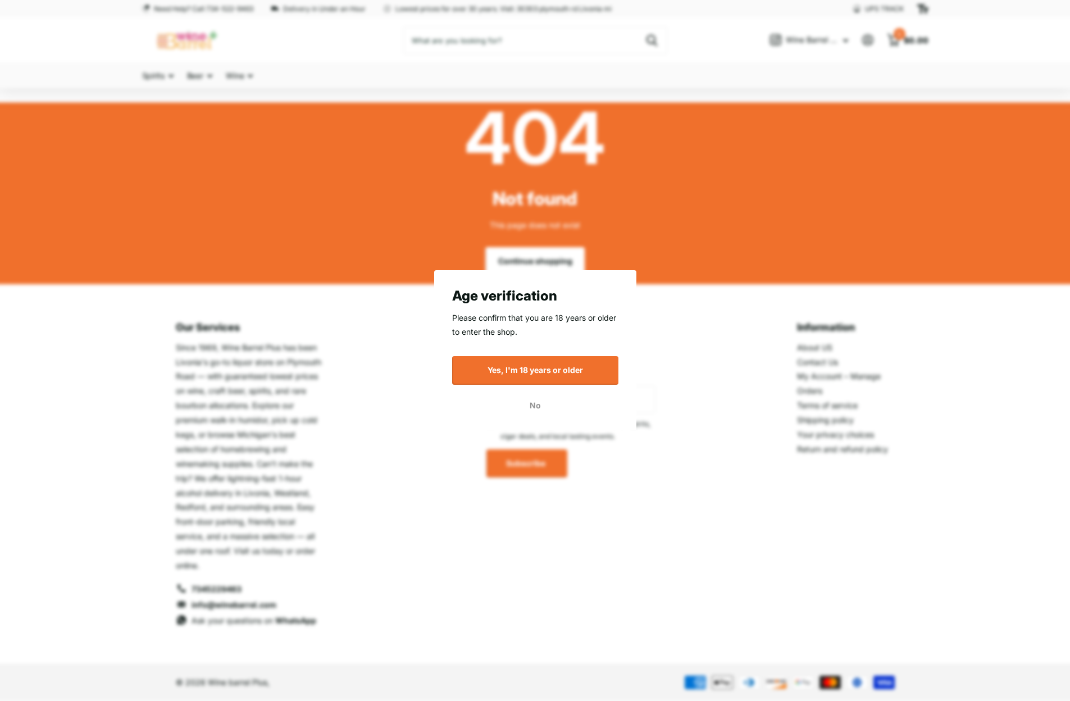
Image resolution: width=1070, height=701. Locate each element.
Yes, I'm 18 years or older (535, 370)
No (535, 405)
